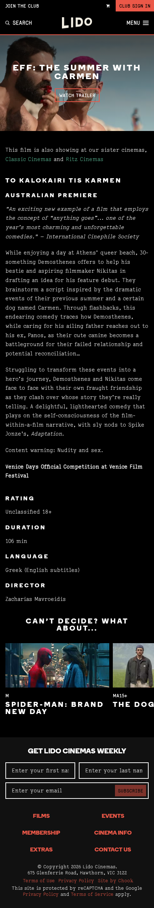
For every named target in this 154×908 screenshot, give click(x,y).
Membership (41, 833)
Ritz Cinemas (85, 159)
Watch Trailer (77, 95)
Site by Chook (115, 880)
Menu (133, 23)
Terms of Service (92, 894)
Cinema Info (113, 833)
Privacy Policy (76, 880)
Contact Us (113, 850)
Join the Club (22, 6)
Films (41, 816)
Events (113, 816)
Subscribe (130, 790)
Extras (41, 850)
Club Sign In (134, 6)
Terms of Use (39, 880)
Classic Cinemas (28, 159)
